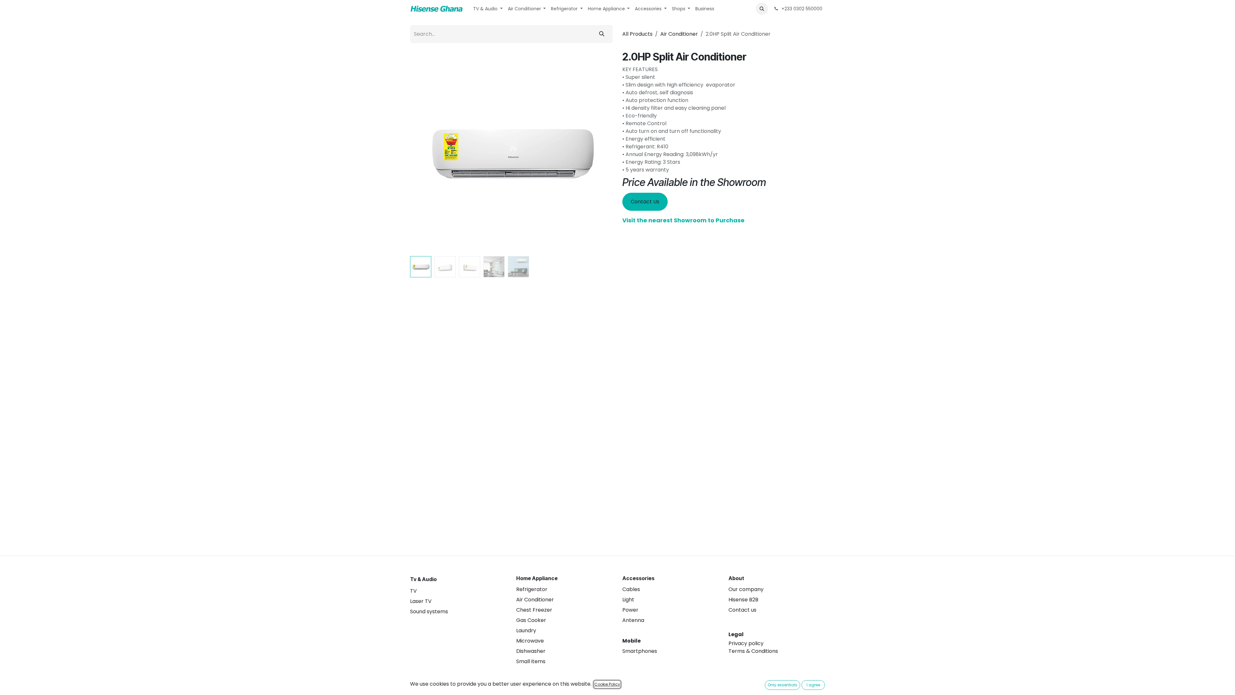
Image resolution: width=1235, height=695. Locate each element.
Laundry (526, 630)
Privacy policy (746, 643)
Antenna (633, 620)
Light (628, 599)
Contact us (742, 610)
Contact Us (645, 201)
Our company (746, 589)
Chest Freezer (534, 610)
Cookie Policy (607, 684)
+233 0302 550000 (801, 8)
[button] (762, 9)
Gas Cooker (531, 620)
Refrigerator (531, 589)
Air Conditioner (679, 34)
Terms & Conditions (753, 651)
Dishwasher (530, 651)
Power (630, 610)
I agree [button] (813, 685)
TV (413, 591)
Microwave (530, 640)
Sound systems (429, 611)
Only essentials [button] (782, 685)
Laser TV (421, 601)
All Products (637, 34)
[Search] (602, 34)
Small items (530, 661)
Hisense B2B (743, 599)
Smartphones (639, 651)
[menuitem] (488, 9)
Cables (631, 589)
